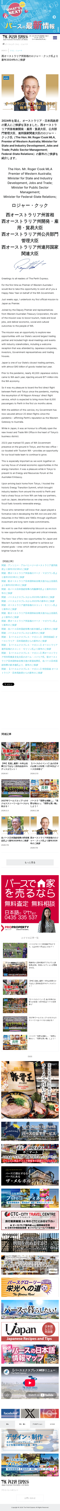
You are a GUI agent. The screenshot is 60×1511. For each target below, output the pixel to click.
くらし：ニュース (16, 50)
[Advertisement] (15, 710)
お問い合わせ (30, 1498)
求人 (7, 1424)
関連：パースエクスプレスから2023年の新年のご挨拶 (28, 597)
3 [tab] (32, 28)
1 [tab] (23, 28)
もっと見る (30, 862)
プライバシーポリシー (9, 1490)
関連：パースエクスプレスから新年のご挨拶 (23, 633)
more (30, 1056)
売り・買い (22, 1424)
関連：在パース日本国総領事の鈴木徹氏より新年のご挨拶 (30, 629)
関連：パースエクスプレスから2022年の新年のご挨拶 (28, 601)
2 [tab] (27, 28)
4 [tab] (36, 28)
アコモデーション (37, 1424)
